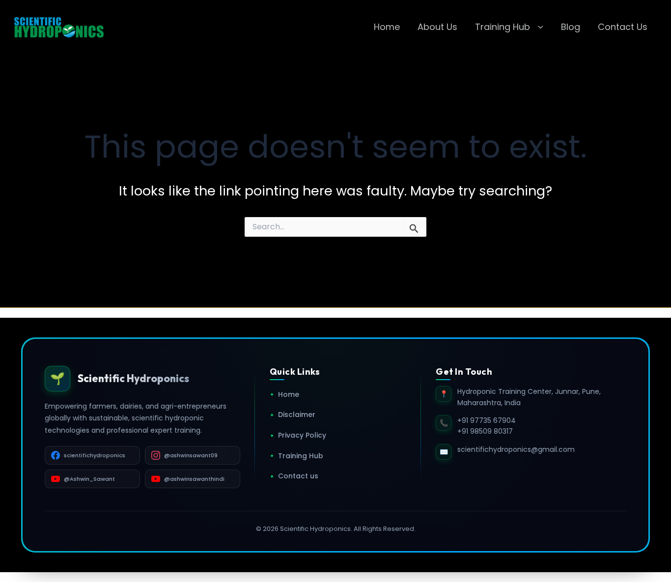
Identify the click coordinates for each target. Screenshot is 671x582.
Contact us (294, 476)
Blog (570, 27)
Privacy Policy (298, 435)
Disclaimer (292, 414)
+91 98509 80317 (485, 431)
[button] (538, 27)
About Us (437, 27)
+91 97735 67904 (486, 420)
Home (387, 27)
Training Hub (502, 27)
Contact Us (622, 27)
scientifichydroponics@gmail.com (516, 449)
